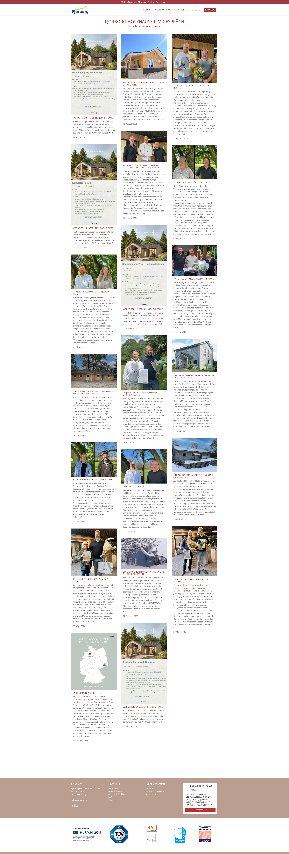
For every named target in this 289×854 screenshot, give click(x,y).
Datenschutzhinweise (155, 791)
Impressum (151, 794)
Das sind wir (113, 788)
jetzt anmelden (200, 809)
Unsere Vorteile (115, 791)
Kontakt (111, 800)
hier (204, 806)
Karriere (149, 788)
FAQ (110, 797)
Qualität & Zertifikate (117, 794)
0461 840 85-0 (81, 800)
